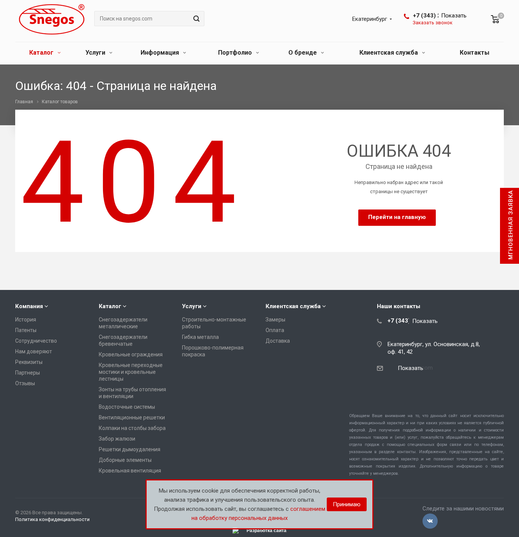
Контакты (474, 52)
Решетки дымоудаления (129, 449)
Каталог (42, 52)
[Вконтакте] (430, 521)
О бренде (303, 52)
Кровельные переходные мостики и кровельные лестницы (131, 372)
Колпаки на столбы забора (132, 428)
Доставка (278, 341)
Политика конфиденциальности (52, 519)
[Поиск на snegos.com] (195, 18)
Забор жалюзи (117, 439)
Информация (160, 52)
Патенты (25, 330)
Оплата (275, 330)
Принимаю (347, 504)
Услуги (96, 52)
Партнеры (27, 373)
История (25, 320)
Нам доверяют (33, 351)
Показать (454, 15)
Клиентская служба (389, 52)
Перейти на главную (397, 217)
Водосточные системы (127, 407)
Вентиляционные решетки (132, 417)
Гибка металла (200, 337)
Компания (29, 306)
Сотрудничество (36, 341)
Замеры (275, 320)
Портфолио (235, 52)
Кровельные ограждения (131, 354)
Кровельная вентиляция (130, 471)
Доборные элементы (125, 460)
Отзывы (25, 383)
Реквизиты (29, 362)
